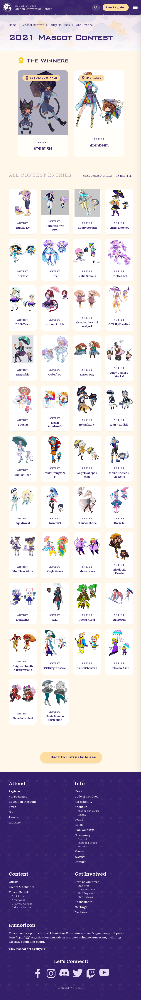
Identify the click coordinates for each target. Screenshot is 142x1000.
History (80, 856)
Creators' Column (22, 903)
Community (83, 835)
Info (80, 783)
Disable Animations (72, 988)
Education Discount (22, 801)
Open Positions (86, 889)
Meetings (81, 907)
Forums (82, 846)
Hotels (79, 824)
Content (18, 874)
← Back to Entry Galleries (71, 757)
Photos (79, 851)
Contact (80, 861)
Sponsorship (83, 901)
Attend (17, 783)
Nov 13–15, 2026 (25, 5)
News (78, 791)
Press (12, 806)
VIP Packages (18, 796)
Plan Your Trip (84, 829)
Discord (82, 839)
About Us (81, 806)
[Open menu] (135, 7)
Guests (13, 881)
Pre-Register (116, 7)
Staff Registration (88, 893)
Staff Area (83, 886)
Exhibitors (18, 896)
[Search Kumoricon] (96, 7)
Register (14, 791)
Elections (81, 912)
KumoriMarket (18, 892)
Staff (12, 812)
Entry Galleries (60, 25)
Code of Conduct (86, 796)
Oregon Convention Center (33, 8)
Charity (82, 814)
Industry (15, 822)
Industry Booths (21, 907)
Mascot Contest (33, 25)
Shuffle (126, 176)
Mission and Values (88, 811)
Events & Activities (22, 887)
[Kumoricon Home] (7, 7)
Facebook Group (87, 843)
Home (12, 25)
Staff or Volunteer (87, 881)
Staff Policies (85, 897)
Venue (79, 819)
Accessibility (83, 801)
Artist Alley (18, 900)
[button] (43, 113)
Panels (13, 817)
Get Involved (90, 874)
